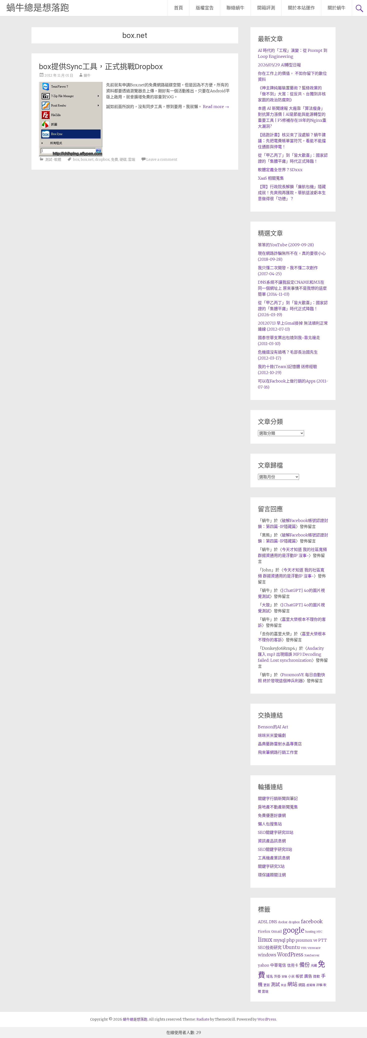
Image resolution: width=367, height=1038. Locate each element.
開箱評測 (266, 7)
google (293, 930)
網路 (301, 985)
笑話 (283, 985)
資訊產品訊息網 (272, 840)
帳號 (299, 976)
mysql (279, 940)
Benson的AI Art (273, 726)
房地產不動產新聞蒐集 (278, 806)
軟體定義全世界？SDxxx (280, 169)
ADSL (263, 921)
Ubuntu (291, 947)
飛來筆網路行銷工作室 (278, 752)
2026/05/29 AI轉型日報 (279, 64)
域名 (269, 976)
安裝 (284, 976)
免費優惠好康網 (272, 815)
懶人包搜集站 (270, 823)
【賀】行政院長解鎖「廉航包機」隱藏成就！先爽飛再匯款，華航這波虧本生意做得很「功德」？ (292, 192)
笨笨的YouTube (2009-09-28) (286, 244)
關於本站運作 (301, 7)
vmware (314, 948)
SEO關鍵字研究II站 (275, 849)
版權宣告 (205, 7)
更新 (266, 985)
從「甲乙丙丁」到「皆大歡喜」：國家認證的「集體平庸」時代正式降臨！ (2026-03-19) (293, 308)
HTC (319, 931)
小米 (291, 976)
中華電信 (278, 965)
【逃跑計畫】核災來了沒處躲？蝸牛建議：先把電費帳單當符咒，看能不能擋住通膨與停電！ (292, 140)
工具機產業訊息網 (274, 857)
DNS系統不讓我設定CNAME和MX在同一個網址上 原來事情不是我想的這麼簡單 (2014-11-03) (292, 288)
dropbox (102, 159)
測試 (275, 984)
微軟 (316, 976)
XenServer (312, 955)
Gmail (276, 931)
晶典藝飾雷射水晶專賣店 (280, 743)
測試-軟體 (53, 159)
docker (283, 922)
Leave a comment (161, 159)
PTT (322, 940)
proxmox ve (306, 940)
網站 (292, 984)
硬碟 (123, 159)
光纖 (314, 965)
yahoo (263, 965)
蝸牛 (87, 75)
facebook (312, 921)
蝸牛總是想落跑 (37, 8)
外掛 (277, 976)
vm (304, 947)
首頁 (178, 7)
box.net (87, 159)
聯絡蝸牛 (235, 7)
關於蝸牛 (337, 7)
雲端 (131, 159)
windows (267, 954)
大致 (266, 604)
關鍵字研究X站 (271, 866)
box (76, 159)
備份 (304, 964)
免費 (114, 159)
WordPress (290, 954)
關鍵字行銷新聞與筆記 (278, 798)
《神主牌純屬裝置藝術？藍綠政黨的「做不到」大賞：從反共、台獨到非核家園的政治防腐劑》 (292, 93)
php (290, 940)
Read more (216, 106)
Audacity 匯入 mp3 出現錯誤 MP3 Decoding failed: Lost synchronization (291, 654)
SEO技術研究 (270, 947)
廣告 (308, 976)
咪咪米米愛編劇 (272, 735)
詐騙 (319, 985)
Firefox (264, 931)
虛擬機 (310, 985)
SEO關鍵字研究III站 (275, 832)
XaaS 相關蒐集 (271, 178)
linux (265, 939)
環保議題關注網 (272, 874)
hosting (310, 931)
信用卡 (292, 965)
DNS (273, 921)
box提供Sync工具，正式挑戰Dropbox (101, 66)
